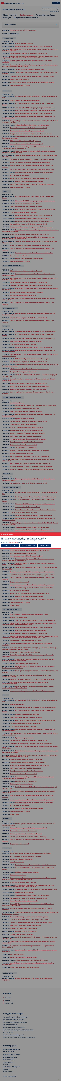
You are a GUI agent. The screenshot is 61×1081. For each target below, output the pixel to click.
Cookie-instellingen (44, 545)
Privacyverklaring (13, 542)
